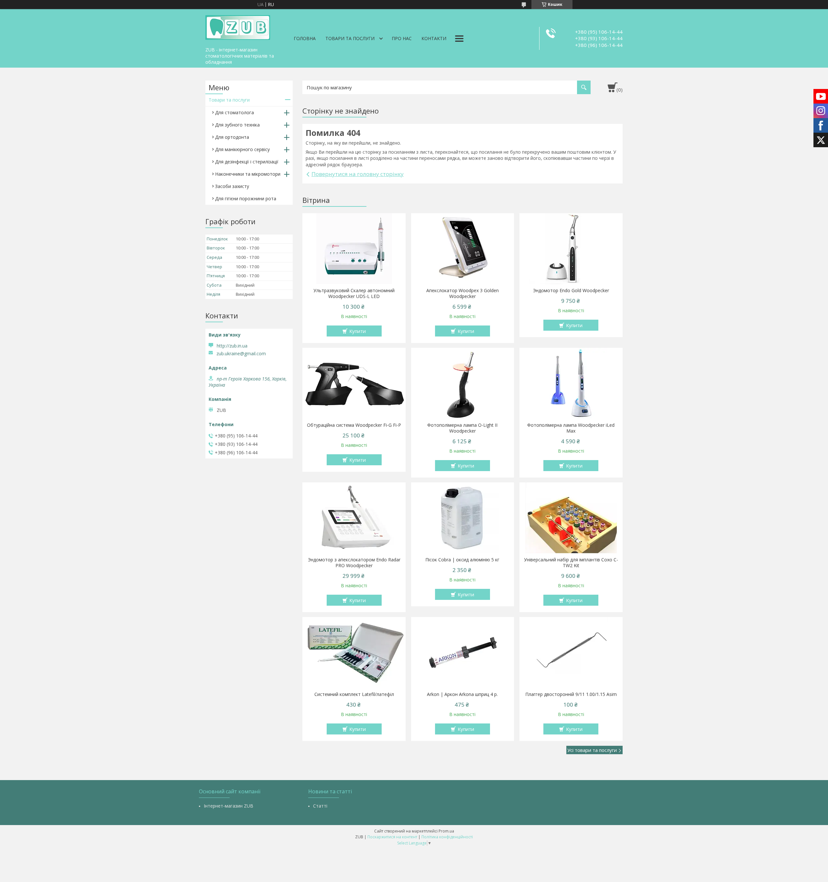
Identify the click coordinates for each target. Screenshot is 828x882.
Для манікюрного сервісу (242, 149)
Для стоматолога (234, 112)
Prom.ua (446, 831)
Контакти (433, 38)
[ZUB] (237, 26)
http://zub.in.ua (232, 346)
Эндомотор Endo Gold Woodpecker (571, 290)
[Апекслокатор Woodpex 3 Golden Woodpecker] (462, 248)
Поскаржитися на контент (392, 837)
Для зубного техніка (237, 125)
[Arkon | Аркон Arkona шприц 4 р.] (462, 652)
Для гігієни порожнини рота (245, 198)
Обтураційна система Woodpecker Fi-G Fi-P (354, 425)
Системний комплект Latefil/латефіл (354, 694)
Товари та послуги (350, 38)
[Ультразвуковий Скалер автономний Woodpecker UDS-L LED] (354, 248)
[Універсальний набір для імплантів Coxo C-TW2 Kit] (571, 518)
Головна (305, 38)
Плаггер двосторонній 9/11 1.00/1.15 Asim (571, 694)
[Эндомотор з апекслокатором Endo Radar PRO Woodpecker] (354, 518)
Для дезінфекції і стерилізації (246, 162)
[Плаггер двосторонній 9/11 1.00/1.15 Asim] (571, 652)
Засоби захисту (232, 186)
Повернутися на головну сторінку (357, 174)
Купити (357, 331)
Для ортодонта (232, 137)
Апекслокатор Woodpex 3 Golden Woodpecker (462, 293)
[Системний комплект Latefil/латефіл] (354, 652)
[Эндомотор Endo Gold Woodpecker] (571, 248)
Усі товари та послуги (592, 750)
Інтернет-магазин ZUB (228, 806)
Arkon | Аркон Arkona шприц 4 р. (462, 694)
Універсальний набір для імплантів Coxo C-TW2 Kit (571, 562)
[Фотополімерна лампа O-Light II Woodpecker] (462, 383)
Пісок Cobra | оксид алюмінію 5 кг (462, 560)
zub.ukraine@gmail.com (241, 354)
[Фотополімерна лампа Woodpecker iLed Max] (571, 383)
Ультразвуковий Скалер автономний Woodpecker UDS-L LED (354, 293)
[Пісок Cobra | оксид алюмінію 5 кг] (462, 518)
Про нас (402, 38)
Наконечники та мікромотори (247, 174)
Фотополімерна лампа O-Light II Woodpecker (462, 428)
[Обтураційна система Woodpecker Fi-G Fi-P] (354, 383)
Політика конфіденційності (447, 837)
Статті (320, 806)
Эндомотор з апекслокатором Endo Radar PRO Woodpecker (354, 562)
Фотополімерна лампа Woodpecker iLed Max (571, 428)
